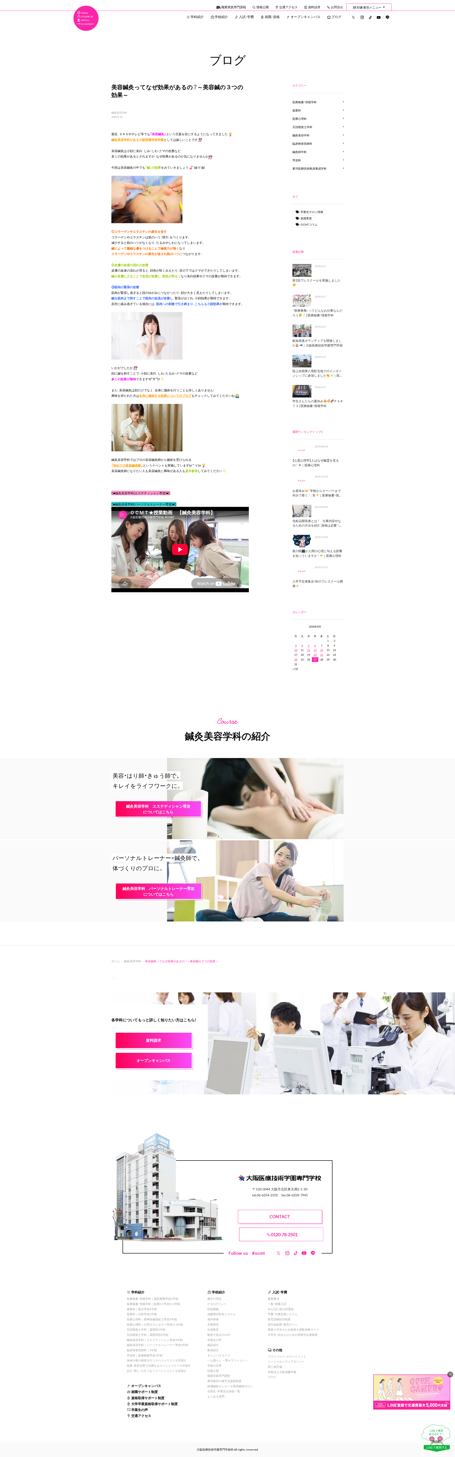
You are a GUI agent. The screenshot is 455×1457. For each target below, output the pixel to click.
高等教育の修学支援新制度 (224, 1381)
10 (295, 650)
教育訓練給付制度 (279, 1319)
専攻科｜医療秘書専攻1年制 (145, 1355)
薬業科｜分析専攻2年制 (142, 1314)
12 (308, 650)
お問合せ (337, 7)
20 (315, 655)
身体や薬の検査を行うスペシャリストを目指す (157, 1360)
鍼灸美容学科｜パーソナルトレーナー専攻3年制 (157, 1345)
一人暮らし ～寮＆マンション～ (227, 1360)
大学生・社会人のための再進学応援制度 (293, 1334)
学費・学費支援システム (283, 1314)
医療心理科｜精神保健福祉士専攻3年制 (152, 1319)
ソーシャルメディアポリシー (286, 1361)
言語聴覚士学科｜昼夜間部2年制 (147, 1334)
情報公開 (262, 7)
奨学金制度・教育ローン (283, 1324)
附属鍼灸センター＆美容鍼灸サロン (230, 1386)
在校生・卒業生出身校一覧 (223, 1391)
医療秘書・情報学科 (304, 102)
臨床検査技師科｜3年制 (142, 1350)
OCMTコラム (309, 224)
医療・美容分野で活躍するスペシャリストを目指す (159, 1365)
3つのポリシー (216, 1304)
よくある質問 (215, 1396)
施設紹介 (213, 1345)
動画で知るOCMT (218, 1334)
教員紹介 (213, 1350)
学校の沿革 (214, 1365)
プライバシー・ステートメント (287, 1356)
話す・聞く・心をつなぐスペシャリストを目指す (157, 1371)
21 (321, 655)
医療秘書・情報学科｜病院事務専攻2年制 (152, 1298)
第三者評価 (275, 1366)
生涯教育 (213, 1329)
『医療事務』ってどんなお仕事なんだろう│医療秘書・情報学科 (317, 312)
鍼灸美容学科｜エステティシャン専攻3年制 (154, 1340)
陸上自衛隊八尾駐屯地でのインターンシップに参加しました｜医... (317, 373)
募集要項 (273, 1298)
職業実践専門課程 (233, 7)
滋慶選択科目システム (221, 1314)
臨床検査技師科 (302, 143)
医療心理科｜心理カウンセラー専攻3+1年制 (155, 1324)
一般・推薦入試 (277, 1304)
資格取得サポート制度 (147, 1397)
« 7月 (295, 669)
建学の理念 (214, 1298)
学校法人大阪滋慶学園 (282, 1372)
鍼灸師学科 (299, 152)
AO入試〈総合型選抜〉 (281, 1309)
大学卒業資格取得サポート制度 (154, 1403)
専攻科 (296, 160)
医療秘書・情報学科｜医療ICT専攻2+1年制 (153, 1304)
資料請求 (314, 7)
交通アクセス (288, 7)
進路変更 (306, 218)
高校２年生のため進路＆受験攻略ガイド (293, 1329)
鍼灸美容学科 (119, 113)
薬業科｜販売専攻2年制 (142, 1309)
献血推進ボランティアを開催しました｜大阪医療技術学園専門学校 (317, 342)
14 (321, 650)
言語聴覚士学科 (302, 127)
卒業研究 (213, 1324)
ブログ (336, 16)
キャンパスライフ (218, 1355)
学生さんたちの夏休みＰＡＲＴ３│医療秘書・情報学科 (317, 403)
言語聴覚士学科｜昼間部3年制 (146, 1329)
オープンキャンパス (305, 16)
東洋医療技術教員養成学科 (309, 168)
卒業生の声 (139, 1409)
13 (315, 650)
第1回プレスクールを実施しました (316, 280)
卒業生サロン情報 (311, 212)
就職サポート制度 (144, 1391)
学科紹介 (197, 16)
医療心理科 (299, 118)
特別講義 (213, 1309)
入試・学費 (246, 16)
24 (295, 659)
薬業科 (296, 110)
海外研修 (213, 1319)
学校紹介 (221, 16)
